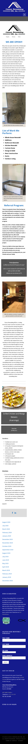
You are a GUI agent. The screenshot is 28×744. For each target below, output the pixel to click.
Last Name (5, 644)
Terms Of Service (11, 740)
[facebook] (12, 513)
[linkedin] (15, 513)
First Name (6, 638)
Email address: (7, 655)
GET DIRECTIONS (6, 692)
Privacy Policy (21, 738)
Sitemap (20, 740)
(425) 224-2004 (12, 694)
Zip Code (5, 650)
